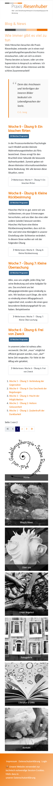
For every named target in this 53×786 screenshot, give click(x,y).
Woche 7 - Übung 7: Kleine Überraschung (27, 265)
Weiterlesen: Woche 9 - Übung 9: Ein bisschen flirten (29, 181)
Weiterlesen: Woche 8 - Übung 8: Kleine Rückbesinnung (29, 252)
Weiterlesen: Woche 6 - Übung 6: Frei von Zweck (29, 370)
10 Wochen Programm (19, 136)
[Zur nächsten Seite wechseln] (26, 429)
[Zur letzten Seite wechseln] (32, 429)
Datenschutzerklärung (29, 761)
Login (44, 761)
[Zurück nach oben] (48, 780)
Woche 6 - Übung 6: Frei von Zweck (25, 331)
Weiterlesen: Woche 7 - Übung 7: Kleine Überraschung (29, 318)
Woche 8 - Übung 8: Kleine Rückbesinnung (27, 195)
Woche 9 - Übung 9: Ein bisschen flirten (25, 128)
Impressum (11, 761)
